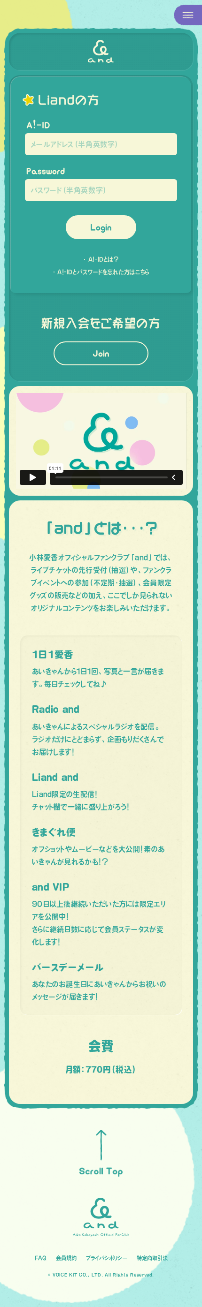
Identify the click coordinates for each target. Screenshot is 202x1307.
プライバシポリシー (106, 1258)
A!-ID (38, 125)
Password (45, 171)
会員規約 (66, 1258)
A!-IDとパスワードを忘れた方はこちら (103, 272)
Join (101, 353)
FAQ (41, 1258)
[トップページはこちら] (101, 51)
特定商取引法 (152, 1258)
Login (101, 227)
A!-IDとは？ (103, 259)
